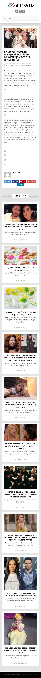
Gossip (23, 64)
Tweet (9, 181)
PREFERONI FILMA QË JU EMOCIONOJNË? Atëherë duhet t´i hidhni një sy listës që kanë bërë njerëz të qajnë (20, 494)
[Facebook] (20, 11)
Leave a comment (26, 66)
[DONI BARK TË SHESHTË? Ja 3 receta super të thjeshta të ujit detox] (20, 298)
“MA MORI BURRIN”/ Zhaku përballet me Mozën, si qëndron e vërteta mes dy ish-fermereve (20, 446)
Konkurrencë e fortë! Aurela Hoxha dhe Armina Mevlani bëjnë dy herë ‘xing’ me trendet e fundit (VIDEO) (20, 357)
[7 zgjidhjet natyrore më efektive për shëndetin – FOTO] (20, 255)
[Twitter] (16, 11)
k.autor (14, 66)
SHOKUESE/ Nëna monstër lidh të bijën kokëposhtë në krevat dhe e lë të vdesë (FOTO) (20, 650)
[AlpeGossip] (20, 5)
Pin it (23, 181)
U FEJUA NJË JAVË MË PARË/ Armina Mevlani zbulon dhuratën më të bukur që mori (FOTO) (20, 226)
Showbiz (7, 66)
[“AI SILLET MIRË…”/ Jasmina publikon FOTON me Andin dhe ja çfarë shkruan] (20, 573)
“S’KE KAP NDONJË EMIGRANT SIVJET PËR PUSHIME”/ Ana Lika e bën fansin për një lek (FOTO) (20, 404)
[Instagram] (23, 11)
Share (16, 181)
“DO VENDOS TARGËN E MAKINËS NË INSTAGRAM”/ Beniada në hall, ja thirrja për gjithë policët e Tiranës (20, 537)
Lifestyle (28, 64)
